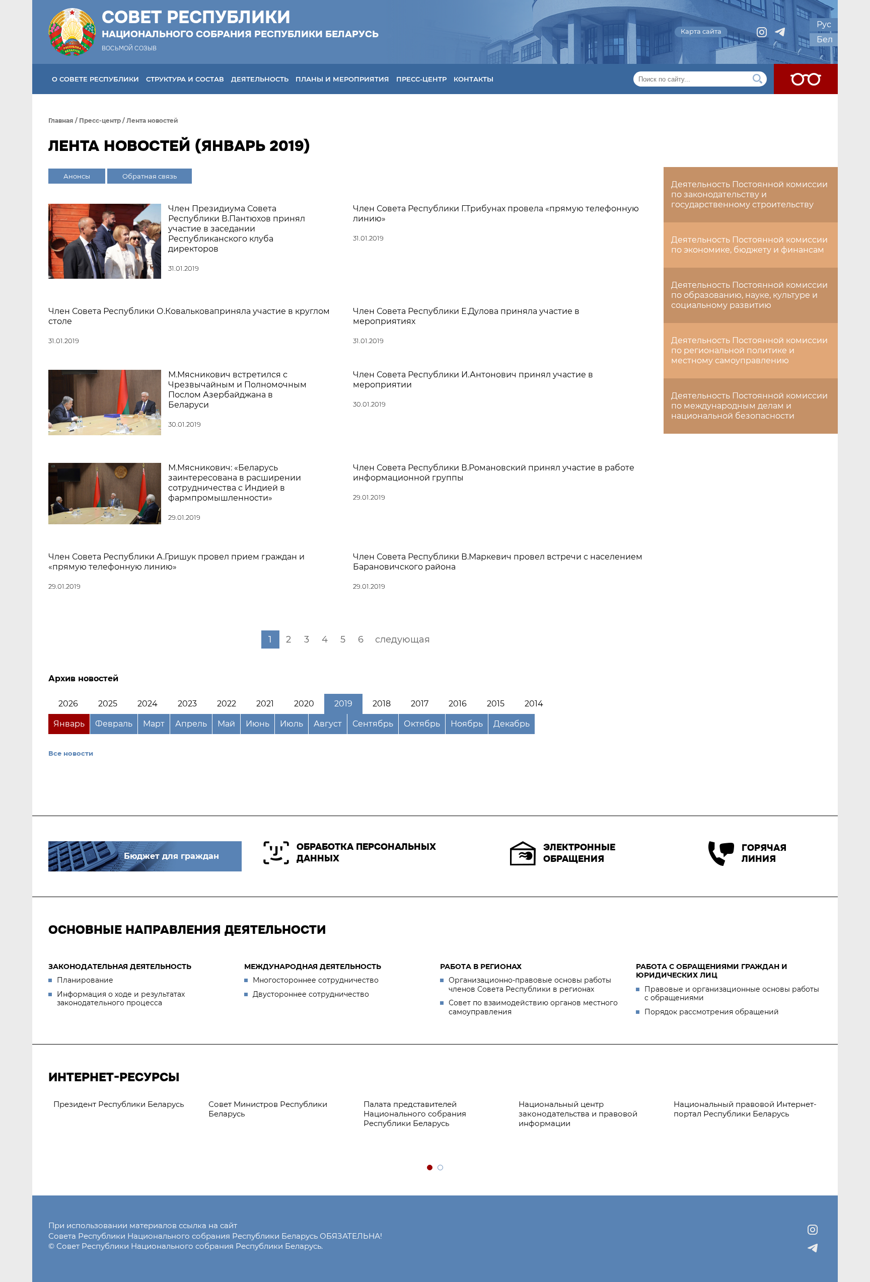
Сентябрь (372, 724)
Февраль (113, 724)
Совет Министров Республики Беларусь (267, 1108)
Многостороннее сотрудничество (316, 980)
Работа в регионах (481, 966)
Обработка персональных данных (366, 852)
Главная (61, 120)
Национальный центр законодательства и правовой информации (578, 1113)
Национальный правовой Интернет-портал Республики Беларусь (745, 1108)
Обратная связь (149, 176)
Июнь (257, 724)
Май (226, 724)
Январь (69, 724)
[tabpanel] (125, 1105)
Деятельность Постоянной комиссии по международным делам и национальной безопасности (749, 406)
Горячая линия (764, 853)
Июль (291, 724)
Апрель (191, 724)
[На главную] (72, 32)
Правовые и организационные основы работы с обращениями (731, 994)
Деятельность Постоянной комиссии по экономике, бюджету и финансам (749, 245)
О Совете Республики (95, 79)
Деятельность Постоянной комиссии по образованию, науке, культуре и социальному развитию (749, 295)
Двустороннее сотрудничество (311, 994)
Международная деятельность (312, 966)
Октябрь (422, 724)
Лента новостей (152, 120)
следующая (402, 639)
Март (154, 724)
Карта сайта (701, 31)
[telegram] (780, 32)
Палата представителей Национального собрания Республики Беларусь (415, 1113)
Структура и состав (185, 79)
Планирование (85, 980)
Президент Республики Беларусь (118, 1104)
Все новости (70, 753)
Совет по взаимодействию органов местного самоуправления (533, 1007)
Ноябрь (467, 724)
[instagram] (762, 32)
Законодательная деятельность (119, 966)
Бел (825, 39)
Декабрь (511, 724)
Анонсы (76, 176)
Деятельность (259, 79)
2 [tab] (441, 1168)
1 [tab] (430, 1168)
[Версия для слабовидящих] (806, 79)
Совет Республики (240, 24)
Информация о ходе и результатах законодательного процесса (121, 999)
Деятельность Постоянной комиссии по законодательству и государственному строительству (749, 194)
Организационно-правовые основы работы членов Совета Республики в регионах (530, 985)
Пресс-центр (421, 79)
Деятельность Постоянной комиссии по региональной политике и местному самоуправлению (749, 350)
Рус (824, 24)
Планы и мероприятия (342, 79)
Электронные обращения (579, 853)
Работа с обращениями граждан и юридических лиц (711, 971)
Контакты (473, 79)
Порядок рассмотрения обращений (711, 1011)
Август (328, 724)
